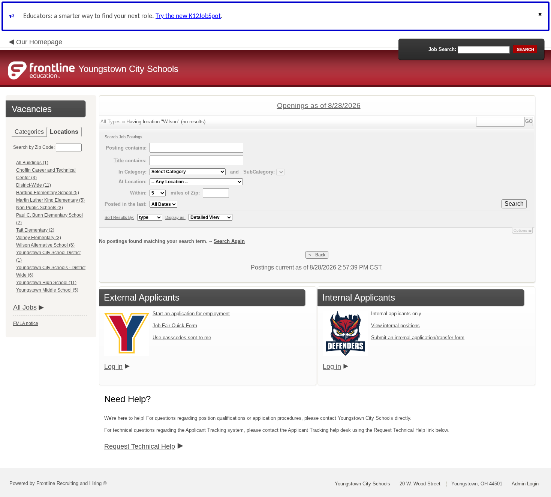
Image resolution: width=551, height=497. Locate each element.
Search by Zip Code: (34, 147)
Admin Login (525, 484)
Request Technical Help (139, 446)
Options (520, 230)
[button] (541, 16)
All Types (110, 121)
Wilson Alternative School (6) (45, 245)
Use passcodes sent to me (182, 337)
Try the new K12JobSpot (188, 16)
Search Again (229, 241)
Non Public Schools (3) (39, 207)
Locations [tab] (64, 132)
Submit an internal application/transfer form (417, 337)
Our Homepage (39, 42)
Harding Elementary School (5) (47, 192)
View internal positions (395, 325)
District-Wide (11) (33, 185)
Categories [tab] (29, 132)
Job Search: (442, 49)
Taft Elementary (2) (35, 230)
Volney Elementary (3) (38, 237)
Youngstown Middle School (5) (47, 290)
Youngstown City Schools (362, 484)
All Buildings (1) (32, 162)
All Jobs (25, 307)
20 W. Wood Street (421, 484)
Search (514, 204)
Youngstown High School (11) (46, 282)
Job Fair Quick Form (175, 325)
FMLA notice (25, 323)
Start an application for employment (191, 313)
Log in (113, 366)
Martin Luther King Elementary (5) (50, 200)
